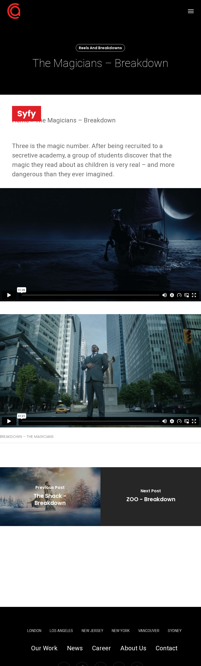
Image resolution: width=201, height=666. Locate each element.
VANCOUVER (148, 631)
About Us (133, 648)
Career (101, 648)
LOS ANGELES (61, 631)
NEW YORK (121, 631)
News (75, 648)
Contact (166, 648)
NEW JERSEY (92, 631)
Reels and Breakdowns (100, 47)
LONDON (34, 631)
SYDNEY (175, 631)
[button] (191, 11)
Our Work (44, 648)
